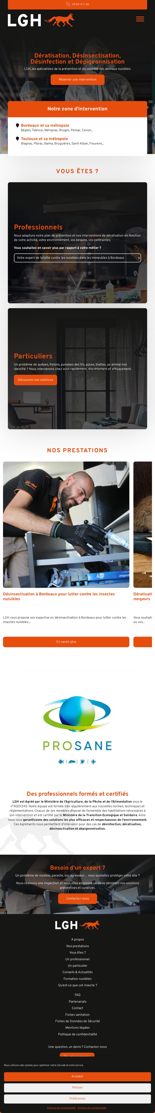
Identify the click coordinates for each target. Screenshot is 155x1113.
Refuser (77, 1088)
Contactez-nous (77, 899)
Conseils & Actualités (78, 972)
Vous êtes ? (77, 953)
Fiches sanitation (77, 1015)
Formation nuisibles (77, 979)
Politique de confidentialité (61, 1108)
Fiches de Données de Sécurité (77, 1021)
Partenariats (77, 1002)
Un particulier (77, 966)
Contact (77, 1008)
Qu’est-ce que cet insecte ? (77, 985)
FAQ (78, 995)
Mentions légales (77, 1028)
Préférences (77, 1099)
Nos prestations (77, 946)
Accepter (77, 1076)
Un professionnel (77, 959)
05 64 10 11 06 (80, 4)
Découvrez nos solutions (35, 380)
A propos (77, 940)
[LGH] (41, 20)
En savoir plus (66, 642)
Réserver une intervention (77, 80)
